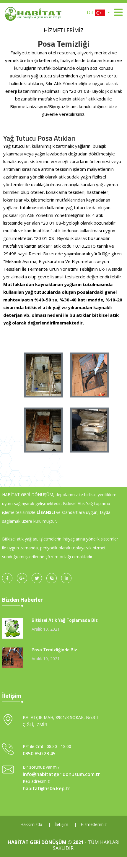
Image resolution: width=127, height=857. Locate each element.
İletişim (61, 824)
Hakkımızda (31, 824)
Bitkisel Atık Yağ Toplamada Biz (65, 620)
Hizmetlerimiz (94, 824)
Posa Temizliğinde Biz (54, 649)
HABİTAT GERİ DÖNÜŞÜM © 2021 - (48, 842)
